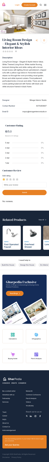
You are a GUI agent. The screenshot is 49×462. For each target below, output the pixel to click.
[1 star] (3, 179)
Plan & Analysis (31, 398)
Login (17, 5)
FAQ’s (4, 419)
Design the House (27, 265)
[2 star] (7, 179)
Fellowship (6, 398)
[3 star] (10, 179)
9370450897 (41, 106)
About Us (5, 423)
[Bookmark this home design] (44, 40)
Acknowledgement (9, 430)
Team (4, 412)
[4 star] (13, 179)
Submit (24, 192)
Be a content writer (8, 391)
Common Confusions (33, 395)
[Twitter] (27, 416)
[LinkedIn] (30, 416)
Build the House (8, 265)
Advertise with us (8, 395)
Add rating (6, 176)
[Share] (36, 40)
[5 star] (17, 179)
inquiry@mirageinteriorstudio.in (34, 112)
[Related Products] (24, 233)
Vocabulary (30, 406)
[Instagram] (35, 416)
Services (5, 402)
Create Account (29, 5)
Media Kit (29, 391)
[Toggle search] (41, 5)
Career (4, 416)
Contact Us (6, 427)
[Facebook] (40, 416)
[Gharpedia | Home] (3, 4)
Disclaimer (6, 457)
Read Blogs (14, 293)
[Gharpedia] (12, 379)
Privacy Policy (16, 457)
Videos (28, 402)
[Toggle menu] (45, 4)
